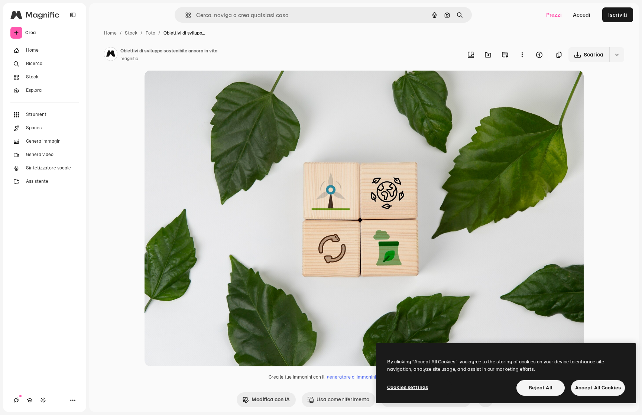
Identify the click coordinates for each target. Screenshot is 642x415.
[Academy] (30, 400)
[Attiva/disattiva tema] (43, 400)
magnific (129, 59)
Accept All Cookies (598, 388)
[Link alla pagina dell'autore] (110, 55)
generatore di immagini (351, 377)
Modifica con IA (271, 399)
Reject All (540, 388)
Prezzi (554, 15)
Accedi (581, 15)
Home (110, 33)
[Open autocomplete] (185, 15)
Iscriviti (617, 15)
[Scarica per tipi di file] (616, 54)
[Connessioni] (16, 400)
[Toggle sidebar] (73, 15)
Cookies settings (407, 387)
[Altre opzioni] (522, 54)
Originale (193, 84)
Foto (150, 33)
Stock (131, 33)
